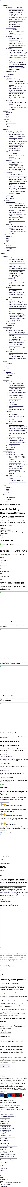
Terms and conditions (6, 1184)
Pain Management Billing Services (18, 52)
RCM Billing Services (14, 26)
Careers (8, 126)
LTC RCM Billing (13, 29)
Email (1, 528)
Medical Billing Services (15, 16)
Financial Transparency (6, 777)
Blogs (7, 114)
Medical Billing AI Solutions (16, 43)
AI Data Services (10, 78)
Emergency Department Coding (18, 57)
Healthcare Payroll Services (16, 35)
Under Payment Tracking (16, 21)
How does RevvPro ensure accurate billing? (14, 1009)
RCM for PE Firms (10, 73)
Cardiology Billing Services (16, 66)
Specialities (9, 48)
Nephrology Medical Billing (16, 62)
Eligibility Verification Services (17, 12)
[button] (14, 756)
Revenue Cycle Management (14, 7)
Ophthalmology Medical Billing (17, 67)
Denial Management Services (17, 19)
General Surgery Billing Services (17, 55)
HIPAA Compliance (11, 123)
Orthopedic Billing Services (16, 50)
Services (5, 5)
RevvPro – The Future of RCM (17, 81)
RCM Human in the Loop (15, 47)
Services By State (11, 71)
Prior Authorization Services (16, 10)
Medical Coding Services (15, 14)
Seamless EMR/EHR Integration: (14, 815)
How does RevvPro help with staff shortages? (15, 1001)
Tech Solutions (7, 76)
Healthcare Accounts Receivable (18, 17)
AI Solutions (9, 36)
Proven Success (4, 770)
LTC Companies (10, 28)
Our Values (9, 125)
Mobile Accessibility (11, 824)
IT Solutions (9, 100)
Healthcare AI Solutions (15, 38)
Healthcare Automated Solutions (15, 80)
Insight (5, 111)
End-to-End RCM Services (16, 9)
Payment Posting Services (16, 23)
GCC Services (10, 74)
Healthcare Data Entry (15, 24)
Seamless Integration (6, 756)
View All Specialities (14, 69)
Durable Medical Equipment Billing (18, 54)
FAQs (7, 118)
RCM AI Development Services (17, 45)
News (7, 116)
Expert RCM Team (5, 763)
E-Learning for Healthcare (16, 106)
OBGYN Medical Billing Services (17, 64)
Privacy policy (3, 1186)
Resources (9, 112)
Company (6, 119)
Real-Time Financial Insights (14, 805)
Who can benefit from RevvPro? (11, 983)
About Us (8, 121)
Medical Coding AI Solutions (16, 42)
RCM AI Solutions (13, 40)
